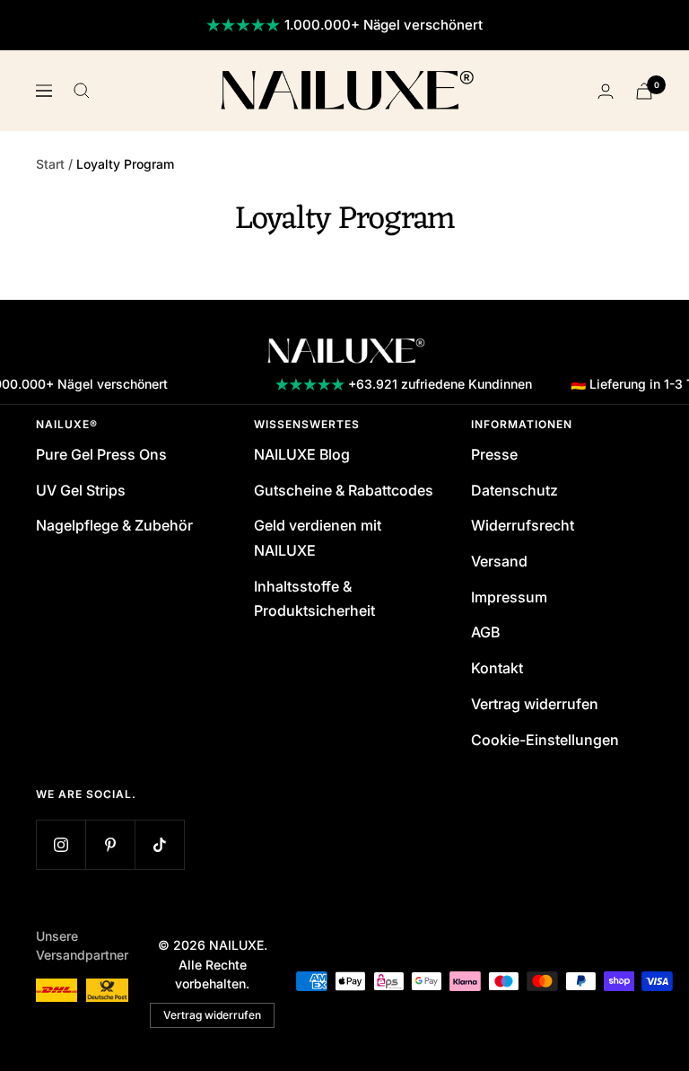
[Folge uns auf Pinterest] (110, 844)
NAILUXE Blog (302, 454)
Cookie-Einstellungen (545, 740)
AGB (485, 632)
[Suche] (82, 91)
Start (50, 163)
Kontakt (497, 668)
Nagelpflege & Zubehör (114, 525)
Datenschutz (514, 490)
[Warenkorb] (644, 91)
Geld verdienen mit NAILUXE (317, 537)
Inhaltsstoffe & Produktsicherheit (314, 598)
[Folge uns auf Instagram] (60, 844)
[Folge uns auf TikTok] (159, 844)
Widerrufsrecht (522, 525)
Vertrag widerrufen (534, 704)
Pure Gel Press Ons (101, 454)
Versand (499, 561)
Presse (494, 454)
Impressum (509, 597)
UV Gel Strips (81, 490)
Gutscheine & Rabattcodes (343, 490)
